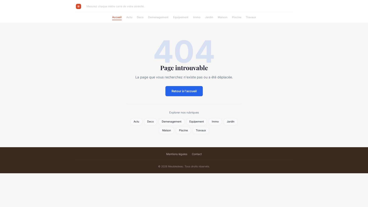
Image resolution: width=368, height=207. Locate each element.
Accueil (117, 17)
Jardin (209, 17)
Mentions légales (176, 154)
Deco (140, 17)
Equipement (180, 17)
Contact (197, 154)
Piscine (236, 17)
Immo (196, 17)
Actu (129, 17)
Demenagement (158, 17)
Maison (222, 17)
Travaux (251, 17)
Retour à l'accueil (184, 91)
